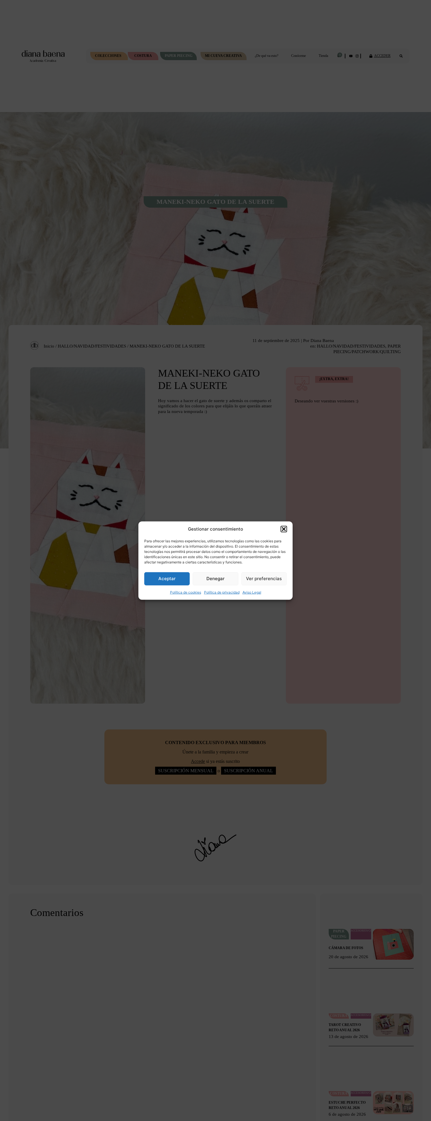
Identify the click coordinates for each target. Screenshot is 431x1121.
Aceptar (167, 578)
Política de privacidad (222, 592)
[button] (284, 529)
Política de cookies (185, 592)
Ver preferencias (264, 578)
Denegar (215, 578)
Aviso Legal (251, 592)
